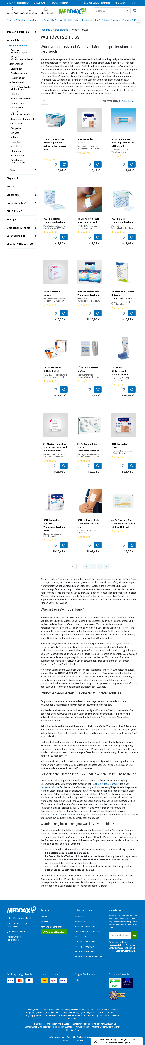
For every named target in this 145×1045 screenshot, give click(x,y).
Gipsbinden (16, 69)
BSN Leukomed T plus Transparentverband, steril (88, 523)
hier (76, 1030)
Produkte (45, 29)
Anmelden (120, 2)
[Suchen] (128, 11)
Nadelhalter (17, 146)
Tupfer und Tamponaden (23, 119)
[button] (119, 101)
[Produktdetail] (98, 164)
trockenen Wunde (50, 787)
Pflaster (15, 94)
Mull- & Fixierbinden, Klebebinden (21, 88)
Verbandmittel (16, 82)
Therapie (12, 219)
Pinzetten (16, 142)
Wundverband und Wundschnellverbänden (62, 814)
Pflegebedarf (14, 211)
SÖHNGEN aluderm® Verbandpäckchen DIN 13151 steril (123, 142)
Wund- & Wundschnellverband (22, 58)
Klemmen (16, 151)
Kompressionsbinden (21, 98)
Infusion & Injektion (18, 31)
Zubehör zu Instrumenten (18, 161)
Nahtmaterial (17, 155)
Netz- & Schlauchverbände (20, 113)
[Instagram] (76, 981)
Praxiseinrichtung (16, 203)
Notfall (10, 186)
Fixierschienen (18, 78)
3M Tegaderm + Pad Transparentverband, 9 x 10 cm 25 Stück (123, 523)
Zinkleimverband (19, 73)
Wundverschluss (18, 45)
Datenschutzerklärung (125, 951)
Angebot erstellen (28, 13)
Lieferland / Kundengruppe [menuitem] (98, 3)
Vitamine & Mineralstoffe (20, 244)
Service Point (12, 13)
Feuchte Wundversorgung (19, 51)
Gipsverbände (16, 64)
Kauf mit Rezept (46, 13)
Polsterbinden (18, 107)
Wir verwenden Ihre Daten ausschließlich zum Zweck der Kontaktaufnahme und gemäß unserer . (122, 946)
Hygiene (11, 170)
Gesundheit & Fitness (18, 227)
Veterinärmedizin (16, 235)
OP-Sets (15, 133)
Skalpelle (16, 128)
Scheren (15, 137)
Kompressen (17, 103)
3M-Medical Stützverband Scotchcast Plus (119, 371)
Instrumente (15, 123)
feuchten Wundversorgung (105, 783)
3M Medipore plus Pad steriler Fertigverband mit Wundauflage (55, 447)
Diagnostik (12, 178)
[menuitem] (17, 20)
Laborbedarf (14, 194)
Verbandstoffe (15, 40)
